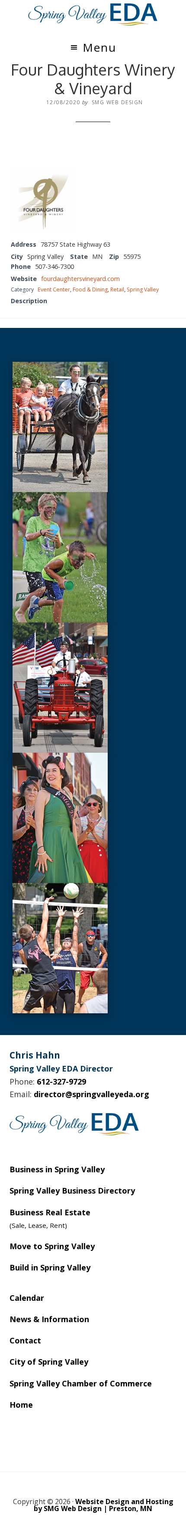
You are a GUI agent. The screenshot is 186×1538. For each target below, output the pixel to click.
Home (21, 1404)
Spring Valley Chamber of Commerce (81, 1383)
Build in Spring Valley (50, 1267)
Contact (25, 1340)
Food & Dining (90, 289)
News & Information (49, 1319)
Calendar (27, 1298)
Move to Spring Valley (52, 1246)
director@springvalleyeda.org (91, 1094)
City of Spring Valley (49, 1361)
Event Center (54, 289)
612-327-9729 (61, 1081)
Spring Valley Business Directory (72, 1190)
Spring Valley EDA (93, 14)
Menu (99, 47)
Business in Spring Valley (57, 1169)
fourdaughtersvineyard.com (80, 279)
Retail (117, 289)
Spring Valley (143, 289)
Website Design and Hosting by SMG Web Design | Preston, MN (103, 1505)
